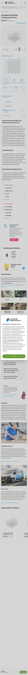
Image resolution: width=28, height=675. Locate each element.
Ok (14, 356)
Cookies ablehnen (12, 340)
